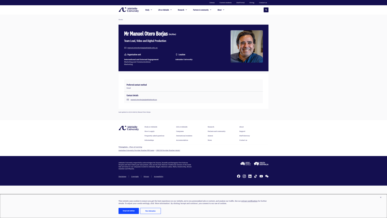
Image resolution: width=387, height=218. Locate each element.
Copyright (135, 176)
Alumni (210, 136)
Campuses (180, 131)
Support (242, 131)
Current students (226, 2)
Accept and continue (129, 211)
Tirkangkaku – (130, 147)
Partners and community (216, 131)
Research (211, 127)
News (210, 140)
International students (184, 136)
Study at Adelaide (151, 127)
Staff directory (244, 136)
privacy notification (249, 201)
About (241, 127)
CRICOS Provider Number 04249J (168, 150)
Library (212, 2)
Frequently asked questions (154, 136)
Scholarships (149, 140)
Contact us (263, 2)
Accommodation (182, 140)
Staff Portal (240, 2)
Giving (251, 2)
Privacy (146, 176)
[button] (380, 197)
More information (150, 211)
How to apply (149, 131)
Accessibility (158, 176)
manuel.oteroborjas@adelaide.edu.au (142, 48)
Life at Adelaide (181, 127)
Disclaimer (122, 176)
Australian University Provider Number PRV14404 (136, 150)
